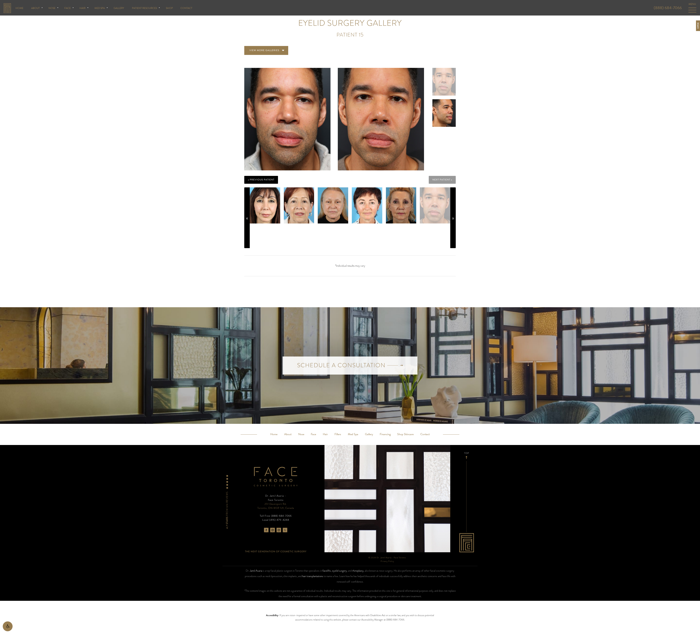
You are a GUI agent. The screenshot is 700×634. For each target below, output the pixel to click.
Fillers (338, 434)
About (35, 8)
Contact (186, 8)
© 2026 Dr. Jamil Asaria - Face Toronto (387, 557)
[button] (8, 626)
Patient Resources (144, 8)
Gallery (119, 8)
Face (67, 8)
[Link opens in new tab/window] (266, 530)
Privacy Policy (387, 561)
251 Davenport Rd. (275, 506)
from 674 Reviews (227, 510)
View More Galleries (264, 50)
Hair (82, 8)
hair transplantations (312, 576)
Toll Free (276, 516)
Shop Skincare (405, 434)
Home (19, 8)
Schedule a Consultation (342, 365)
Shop (169, 8)
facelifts (326, 571)
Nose (51, 8)
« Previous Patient (261, 180)
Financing (385, 434)
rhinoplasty (358, 571)
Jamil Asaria (256, 571)
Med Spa (99, 8)
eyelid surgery (339, 571)
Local (275, 520)
